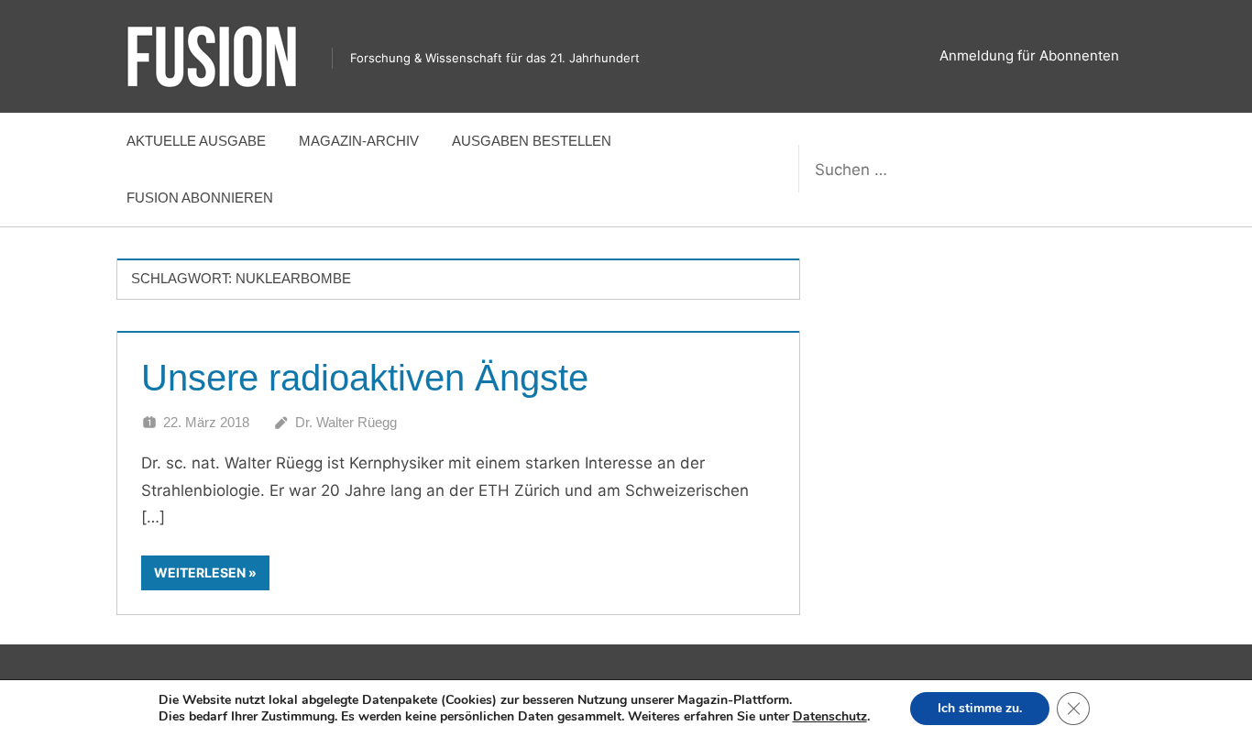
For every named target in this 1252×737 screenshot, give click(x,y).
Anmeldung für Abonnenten (1029, 55)
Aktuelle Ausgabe (196, 140)
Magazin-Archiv (359, 140)
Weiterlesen (200, 572)
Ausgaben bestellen (531, 140)
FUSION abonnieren (199, 197)
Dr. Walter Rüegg (346, 422)
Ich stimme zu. (980, 708)
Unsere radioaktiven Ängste (364, 378)
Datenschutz (830, 716)
